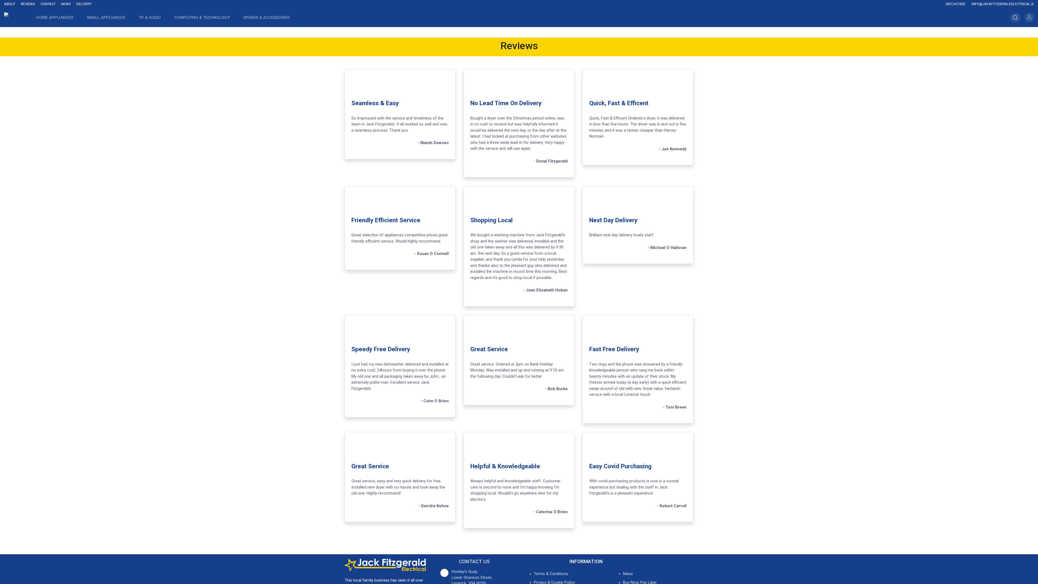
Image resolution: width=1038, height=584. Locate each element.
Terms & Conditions (551, 574)
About (9, 4)
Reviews (28, 4)
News (66, 4)
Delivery (83, 4)
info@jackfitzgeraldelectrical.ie (1002, 4)
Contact (48, 4)
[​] (457, 4)
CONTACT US (474, 562)
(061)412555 (955, 4)
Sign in (1029, 17)
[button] (1015, 17)
